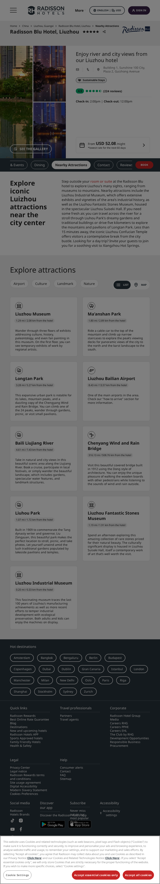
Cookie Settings (17, 875)
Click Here (34, 858)
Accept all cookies (138, 875)
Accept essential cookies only (96, 875)
